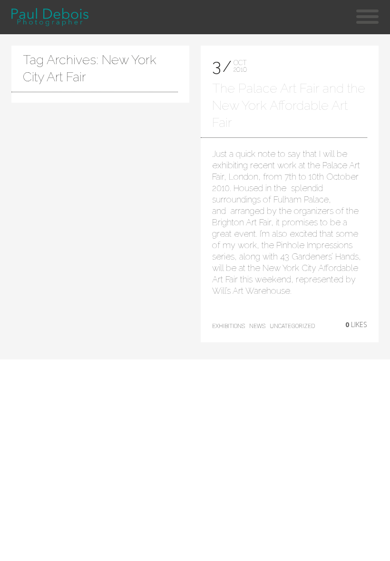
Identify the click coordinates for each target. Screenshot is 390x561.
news (257, 326)
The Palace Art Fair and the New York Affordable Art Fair (288, 105)
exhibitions (228, 326)
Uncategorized (292, 326)
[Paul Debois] (49, 17)
